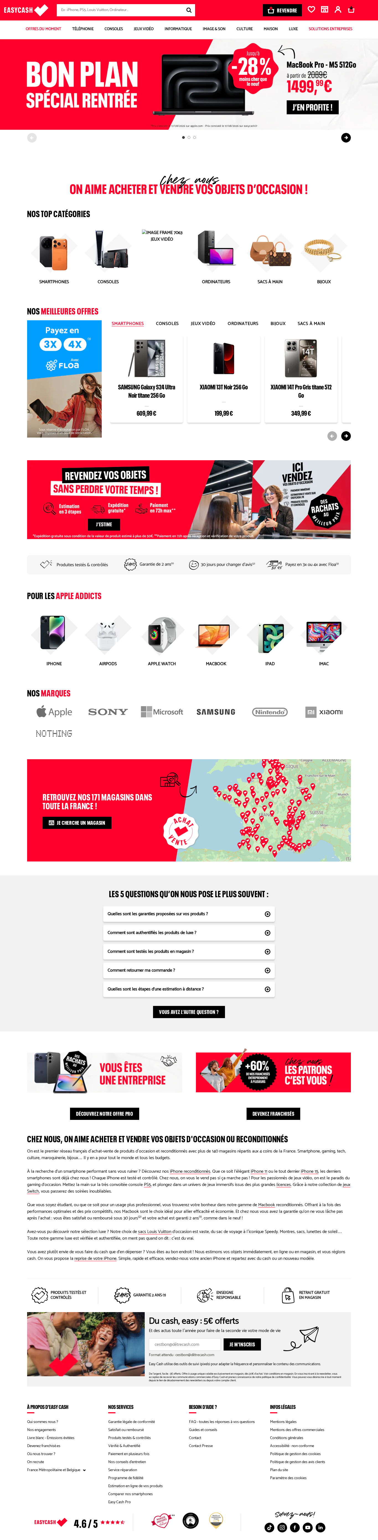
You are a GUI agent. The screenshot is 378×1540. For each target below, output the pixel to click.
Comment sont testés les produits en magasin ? (151, 951)
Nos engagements (41, 1430)
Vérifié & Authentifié (124, 1446)
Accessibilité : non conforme (292, 1446)
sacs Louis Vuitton (154, 1231)
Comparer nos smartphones (130, 1494)
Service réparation (122, 1470)
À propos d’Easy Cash (47, 1406)
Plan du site (279, 1470)
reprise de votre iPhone (95, 1258)
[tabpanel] (230, 386)
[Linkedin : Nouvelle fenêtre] (320, 1528)
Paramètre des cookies (288, 1478)
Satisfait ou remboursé (126, 1430)
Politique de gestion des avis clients (297, 1462)
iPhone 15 (309, 1171)
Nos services (120, 1406)
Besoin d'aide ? (203, 1406)
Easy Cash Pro (119, 1502)
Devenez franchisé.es (43, 1446)
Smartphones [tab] (128, 323)
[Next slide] (346, 137)
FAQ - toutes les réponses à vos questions (222, 1422)
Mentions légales (283, 1422)
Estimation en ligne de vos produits (135, 1486)
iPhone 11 (259, 1171)
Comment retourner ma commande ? (141, 970)
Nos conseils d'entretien (127, 1462)
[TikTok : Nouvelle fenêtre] (270, 1528)
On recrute (35, 1462)
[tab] (183, 137)
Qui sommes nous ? (42, 1422)
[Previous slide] (32, 137)
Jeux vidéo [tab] (203, 323)
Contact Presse (201, 1446)
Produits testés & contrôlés (129, 1438)
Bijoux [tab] (278, 323)
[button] (277, 778)
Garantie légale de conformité (131, 1422)
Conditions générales (286, 1438)
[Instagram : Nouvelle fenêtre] (282, 1528)
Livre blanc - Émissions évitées (50, 1438)
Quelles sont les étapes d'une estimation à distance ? (156, 989)
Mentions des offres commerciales (297, 1430)
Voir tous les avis (89, 1522)
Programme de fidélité (125, 1478)
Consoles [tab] (167, 323)
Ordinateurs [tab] (243, 323)
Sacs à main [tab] (311, 323)
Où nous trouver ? (41, 1454)
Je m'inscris (242, 1343)
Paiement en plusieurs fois (128, 1454)
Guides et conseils (203, 1430)
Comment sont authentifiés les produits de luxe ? (152, 933)
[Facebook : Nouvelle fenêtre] (295, 1528)
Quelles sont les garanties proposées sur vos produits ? (158, 914)
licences (283, 1184)
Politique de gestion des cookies (295, 1454)
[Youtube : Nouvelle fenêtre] (308, 1528)
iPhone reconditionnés (190, 1171)
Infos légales (283, 1406)
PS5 (147, 1184)
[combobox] (126, 10)
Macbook (266, 1205)
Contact (195, 1438)
